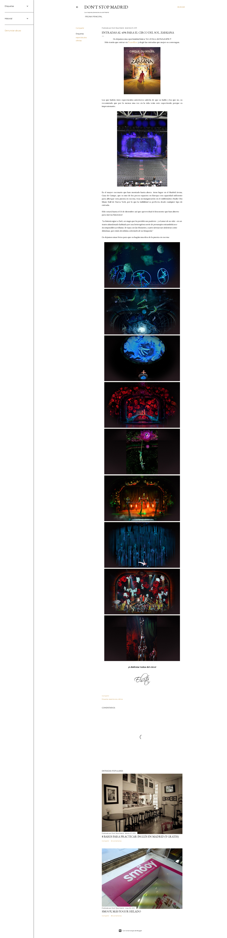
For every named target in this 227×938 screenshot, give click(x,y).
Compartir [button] (80, 28)
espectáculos (81, 37)
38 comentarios (116, 916)
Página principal (93, 17)
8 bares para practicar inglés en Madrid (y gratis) (140, 836)
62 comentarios (116, 841)
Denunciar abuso (13, 31)
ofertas (79, 41)
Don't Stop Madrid (106, 7)
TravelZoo (132, 42)
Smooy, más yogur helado (121, 911)
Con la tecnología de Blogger (132, 931)
